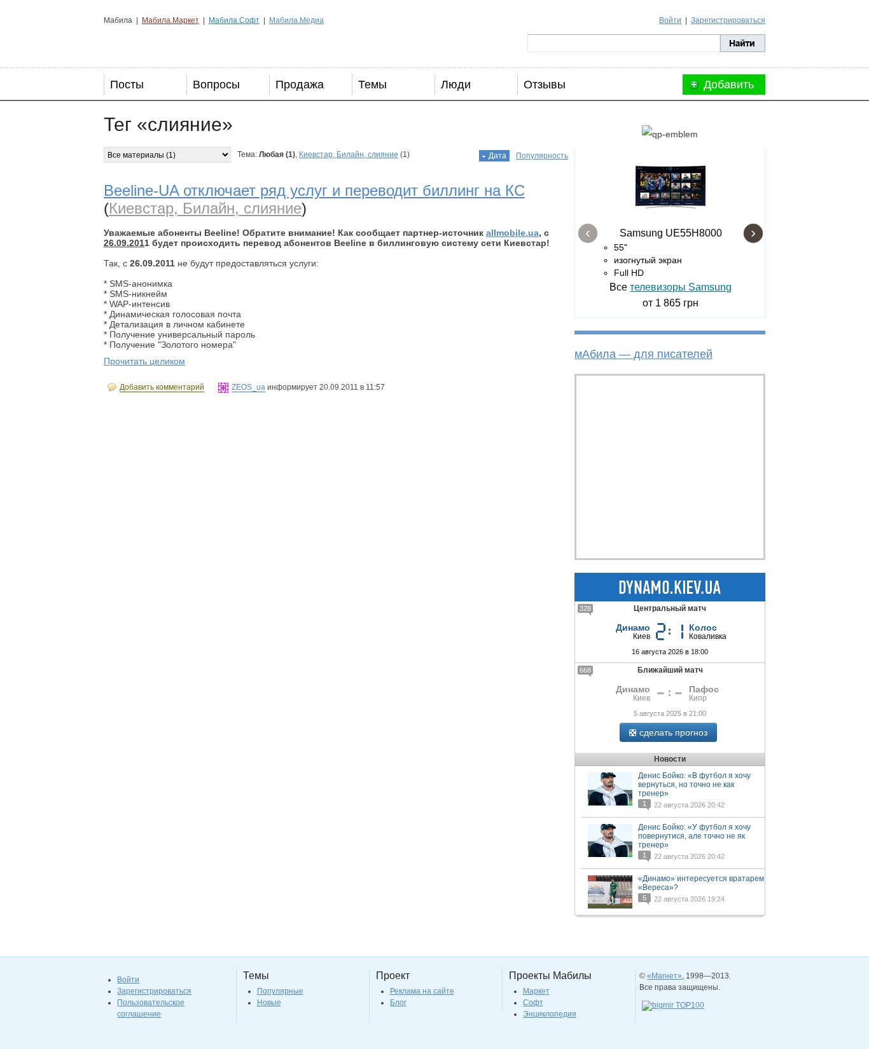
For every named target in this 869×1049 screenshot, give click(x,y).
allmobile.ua (512, 233)
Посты (127, 84)
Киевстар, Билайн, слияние (348, 154)
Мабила (168, 43)
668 (585, 670)
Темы (372, 84)
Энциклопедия (549, 1014)
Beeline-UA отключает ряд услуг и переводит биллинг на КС (314, 190)
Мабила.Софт (234, 20)
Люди (456, 84)
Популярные (280, 991)
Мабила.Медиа (296, 20)
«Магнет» (664, 975)
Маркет (536, 991)
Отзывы (545, 84)
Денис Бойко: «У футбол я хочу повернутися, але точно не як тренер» (694, 836)
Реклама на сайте (422, 991)
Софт (533, 1002)
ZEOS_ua (248, 387)
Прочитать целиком (144, 361)
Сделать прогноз (673, 732)
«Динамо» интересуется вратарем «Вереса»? (701, 883)
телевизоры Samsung (681, 287)
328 (585, 608)
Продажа (299, 84)
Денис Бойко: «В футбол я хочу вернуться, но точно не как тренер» (694, 784)
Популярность (542, 155)
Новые (269, 1002)
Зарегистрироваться (728, 20)
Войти (670, 20)
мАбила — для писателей (643, 354)
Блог (398, 1002)
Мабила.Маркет (170, 20)
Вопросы (216, 84)
